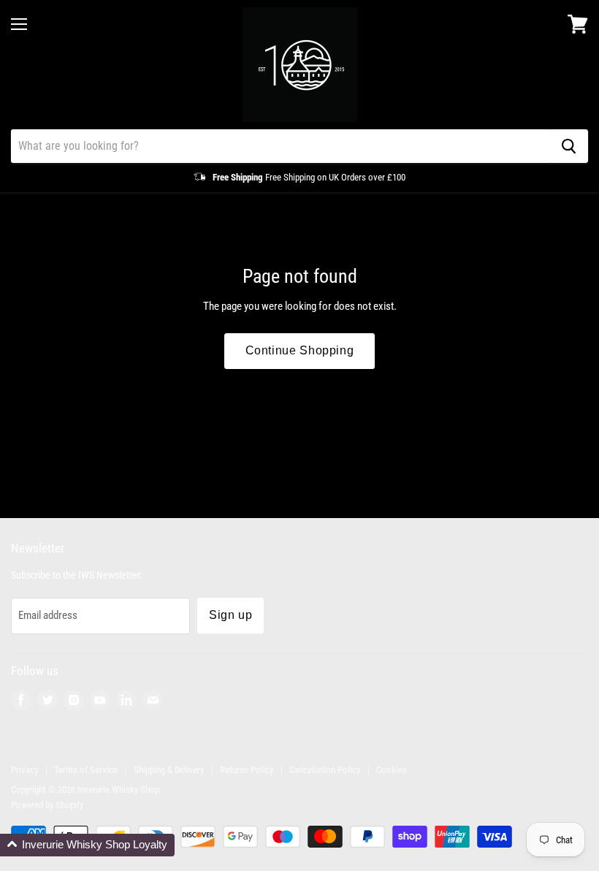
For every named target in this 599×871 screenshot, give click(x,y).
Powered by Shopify (47, 804)
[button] (87, 845)
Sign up (230, 615)
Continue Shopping (299, 350)
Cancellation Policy (324, 769)
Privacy (24, 769)
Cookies (391, 769)
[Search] (568, 146)
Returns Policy (246, 769)
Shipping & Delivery (169, 769)
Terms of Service (86, 769)
